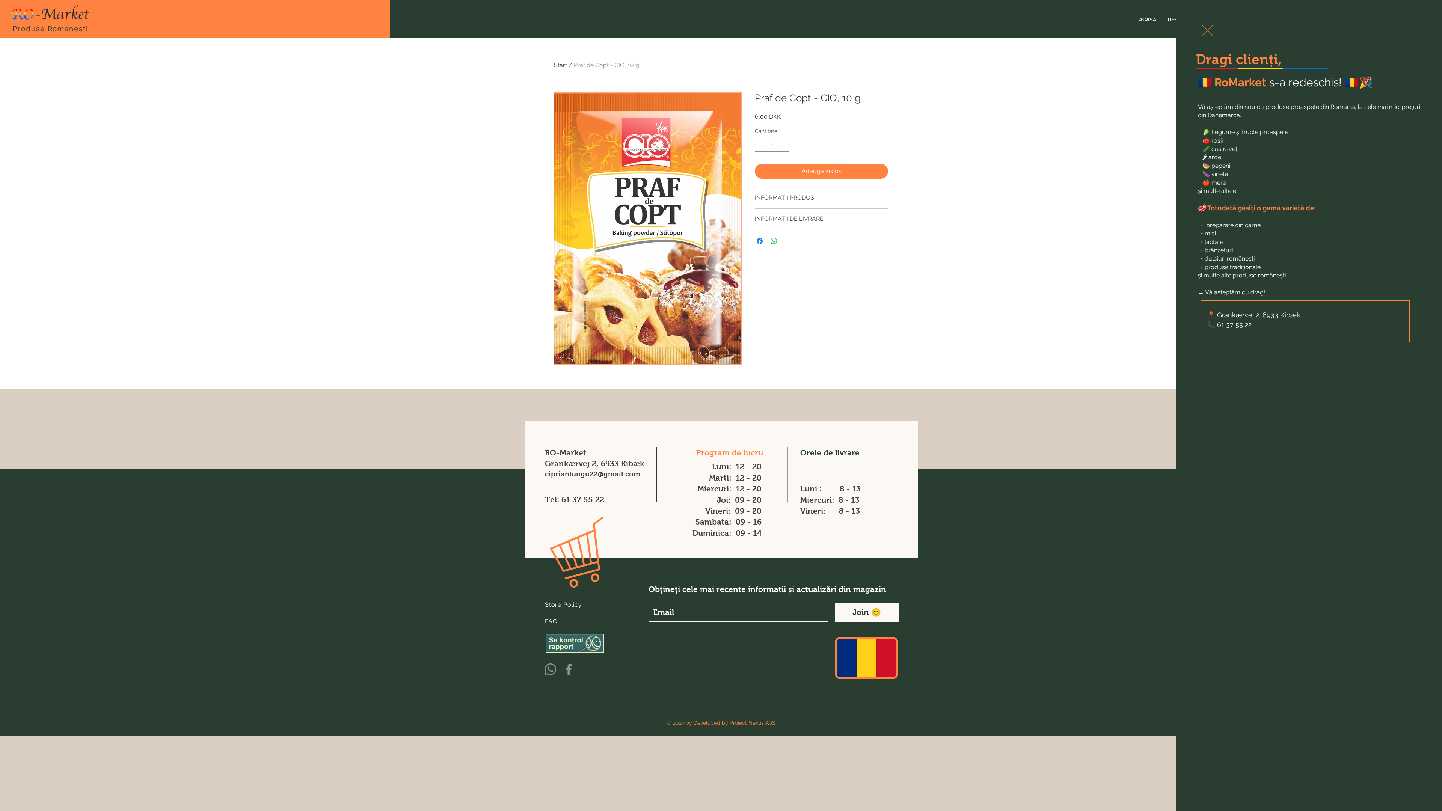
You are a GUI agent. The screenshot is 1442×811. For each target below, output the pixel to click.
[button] (1207, 30)
